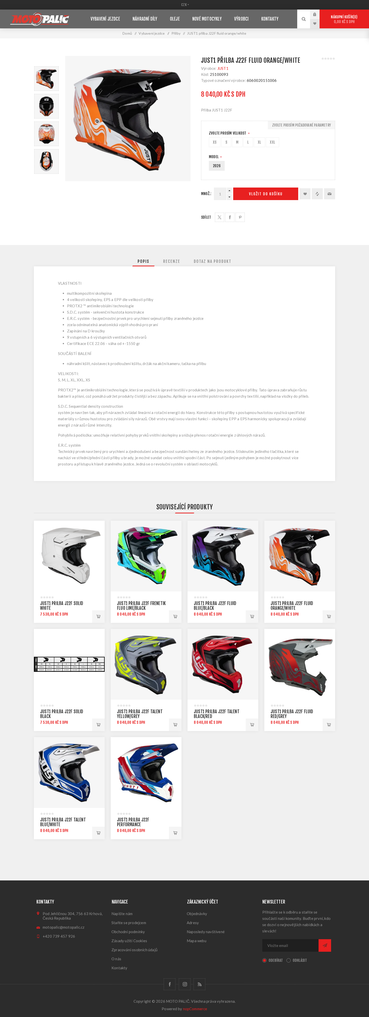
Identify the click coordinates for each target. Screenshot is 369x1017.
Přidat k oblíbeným (305, 193)
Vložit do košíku (266, 194)
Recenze (171, 261)
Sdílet (206, 217)
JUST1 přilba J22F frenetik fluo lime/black (141, 606)
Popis (143, 261)
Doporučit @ (329, 193)
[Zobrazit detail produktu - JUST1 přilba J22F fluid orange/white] (299, 556)
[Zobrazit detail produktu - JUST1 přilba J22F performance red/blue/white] (146, 772)
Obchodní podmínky (128, 931)
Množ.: (206, 193)
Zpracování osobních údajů (134, 949)
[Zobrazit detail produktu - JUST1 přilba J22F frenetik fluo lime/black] (146, 556)
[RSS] (199, 984)
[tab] (143, 261)
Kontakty (119, 968)
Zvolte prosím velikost (228, 133)
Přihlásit (319, 14)
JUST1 (222, 68)
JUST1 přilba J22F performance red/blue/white (133, 824)
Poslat (325, 945)
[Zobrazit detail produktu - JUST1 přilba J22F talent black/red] (223, 664)
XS (214, 142)
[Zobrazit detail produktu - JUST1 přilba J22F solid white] (69, 556)
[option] (46, 78)
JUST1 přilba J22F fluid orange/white (292, 606)
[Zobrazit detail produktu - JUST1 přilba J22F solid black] (69, 664)
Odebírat (276, 960)
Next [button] (46, 179)
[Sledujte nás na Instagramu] (185, 984)
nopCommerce (195, 1008)
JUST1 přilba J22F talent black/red (216, 714)
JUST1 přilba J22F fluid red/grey (292, 714)
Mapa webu (196, 940)
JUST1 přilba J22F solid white (61, 606)
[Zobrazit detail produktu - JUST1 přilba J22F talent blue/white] (69, 772)
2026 (217, 165)
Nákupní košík (343, 19)
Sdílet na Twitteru (219, 217)
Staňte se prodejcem (128, 922)
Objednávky (197, 913)
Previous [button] (46, 60)
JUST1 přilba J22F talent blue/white (63, 822)
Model (214, 156)
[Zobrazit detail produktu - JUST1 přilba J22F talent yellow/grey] (146, 664)
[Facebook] (169, 984)
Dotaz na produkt (212, 261)
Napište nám (122, 913)
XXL (272, 142)
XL (259, 142)
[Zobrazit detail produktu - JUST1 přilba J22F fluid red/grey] (299, 664)
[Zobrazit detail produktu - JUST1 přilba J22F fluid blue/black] (223, 556)
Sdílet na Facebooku (229, 217)
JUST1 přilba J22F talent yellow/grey (140, 714)
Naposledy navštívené (206, 931)
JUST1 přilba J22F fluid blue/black (215, 606)
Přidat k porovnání (317, 193)
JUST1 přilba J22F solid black (61, 714)
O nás (116, 958)
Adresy (193, 922)
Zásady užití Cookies (129, 940)
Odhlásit (300, 960)
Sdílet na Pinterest (240, 217)
